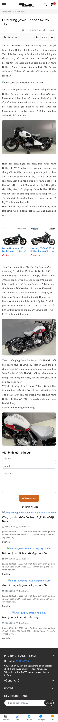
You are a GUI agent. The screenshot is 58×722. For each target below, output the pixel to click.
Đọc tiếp (6, 542)
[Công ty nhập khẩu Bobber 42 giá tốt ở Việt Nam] (29, 512)
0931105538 (22, 661)
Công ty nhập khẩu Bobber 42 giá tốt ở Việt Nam (28, 519)
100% (44, 37)
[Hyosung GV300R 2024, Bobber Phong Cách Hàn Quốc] (43, 233)
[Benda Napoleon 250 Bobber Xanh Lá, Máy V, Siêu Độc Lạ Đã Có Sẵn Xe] (15, 233)
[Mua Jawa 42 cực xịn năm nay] (29, 612)
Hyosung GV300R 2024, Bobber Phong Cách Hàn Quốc (42, 251)
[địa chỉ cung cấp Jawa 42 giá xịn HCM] (29, 580)
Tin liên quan (29, 507)
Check (48, 702)
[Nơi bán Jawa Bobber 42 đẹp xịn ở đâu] (29, 548)
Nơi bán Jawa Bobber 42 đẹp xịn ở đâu (25, 553)
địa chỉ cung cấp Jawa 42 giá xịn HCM (24, 585)
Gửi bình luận (29, 498)
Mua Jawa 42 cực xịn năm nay (20, 617)
